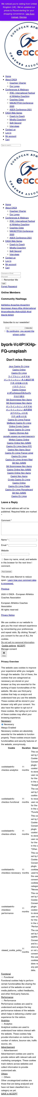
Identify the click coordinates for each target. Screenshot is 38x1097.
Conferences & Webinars (17, 89)
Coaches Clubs (17, 99)
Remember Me (11, 279)
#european (6, 308)
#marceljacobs (8, 311)
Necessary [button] (6, 720)
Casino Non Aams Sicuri (19, 449)
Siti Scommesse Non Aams (19, 399)
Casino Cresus (19, 389)
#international (29, 308)
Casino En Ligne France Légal (19, 452)
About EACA (11, 79)
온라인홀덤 (19, 396)
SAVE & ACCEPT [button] (9, 1093)
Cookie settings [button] (9, 645)
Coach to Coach (17, 116)
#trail (29, 311)
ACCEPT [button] (21, 645)
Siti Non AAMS (19, 462)
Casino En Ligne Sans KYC (19, 446)
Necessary (9, 724)
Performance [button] (7, 997)
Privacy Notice (8, 614)
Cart (7, 139)
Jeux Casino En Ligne (19, 366)
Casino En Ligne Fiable (19, 486)
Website (5, 550)
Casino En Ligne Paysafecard (19, 489)
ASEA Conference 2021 (21, 109)
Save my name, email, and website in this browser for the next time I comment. (19, 562)
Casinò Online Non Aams (19, 472)
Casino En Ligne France (19, 419)
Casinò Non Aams (19, 476)
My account (10, 136)
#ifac (20, 308)
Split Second (15, 122)
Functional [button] (6, 973)
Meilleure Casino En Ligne (19, 422)
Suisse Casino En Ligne (19, 429)
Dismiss (23, 17)
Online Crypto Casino (19, 426)
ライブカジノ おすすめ (19, 376)
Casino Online (19, 369)
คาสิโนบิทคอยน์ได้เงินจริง (19, 392)
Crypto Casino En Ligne (19, 479)
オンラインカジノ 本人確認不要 (19, 379)
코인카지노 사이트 (19, 412)
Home (8, 76)
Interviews (14, 126)
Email (4, 545)
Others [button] (4, 1073)
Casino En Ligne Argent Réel (19, 459)
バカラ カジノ (19, 386)
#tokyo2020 (21, 311)
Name (4, 539)
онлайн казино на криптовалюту (19, 436)
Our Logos (15, 86)
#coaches (15, 304)
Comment (6, 520)
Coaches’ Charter (18, 82)
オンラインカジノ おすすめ (19, 406)
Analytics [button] (5, 1020)
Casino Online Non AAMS (19, 442)
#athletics (6, 304)
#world (4, 314)
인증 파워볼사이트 (19, 382)
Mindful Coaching (18, 119)
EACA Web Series (13, 112)
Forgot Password (9, 286)
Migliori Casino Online (19, 439)
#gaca (15, 308)
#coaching (25, 304)
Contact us (10, 129)
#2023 (11, 314)
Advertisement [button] (8, 1047)
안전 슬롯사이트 (19, 416)
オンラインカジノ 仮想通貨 (19, 409)
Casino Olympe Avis (19, 432)
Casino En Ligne (19, 372)
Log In (8, 132)
